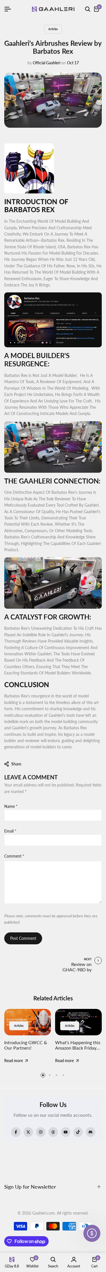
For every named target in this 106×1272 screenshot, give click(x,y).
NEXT (88, 959)
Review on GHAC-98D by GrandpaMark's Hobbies (76, 972)
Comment (14, 856)
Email (10, 831)
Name (11, 806)
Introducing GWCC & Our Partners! (25, 1045)
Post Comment (23, 938)
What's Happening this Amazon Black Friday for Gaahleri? (77, 1048)
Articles (53, 29)
